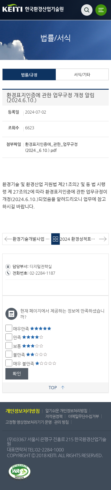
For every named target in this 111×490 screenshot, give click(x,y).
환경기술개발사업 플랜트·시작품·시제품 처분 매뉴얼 (32, 238)
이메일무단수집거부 (83, 416)
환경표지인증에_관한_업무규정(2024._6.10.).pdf (51, 147)
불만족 (19, 354)
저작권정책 (53, 416)
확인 (17, 373)
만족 (17, 337)
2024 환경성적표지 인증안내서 (84, 238)
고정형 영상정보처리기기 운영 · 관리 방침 (37, 422)
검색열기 (86, 10)
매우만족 (21, 328)
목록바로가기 (55, 239)
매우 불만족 (24, 363)
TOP (53, 387)
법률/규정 (29, 75)
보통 (17, 346)
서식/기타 (82, 74)
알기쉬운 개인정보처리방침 (66, 411)
